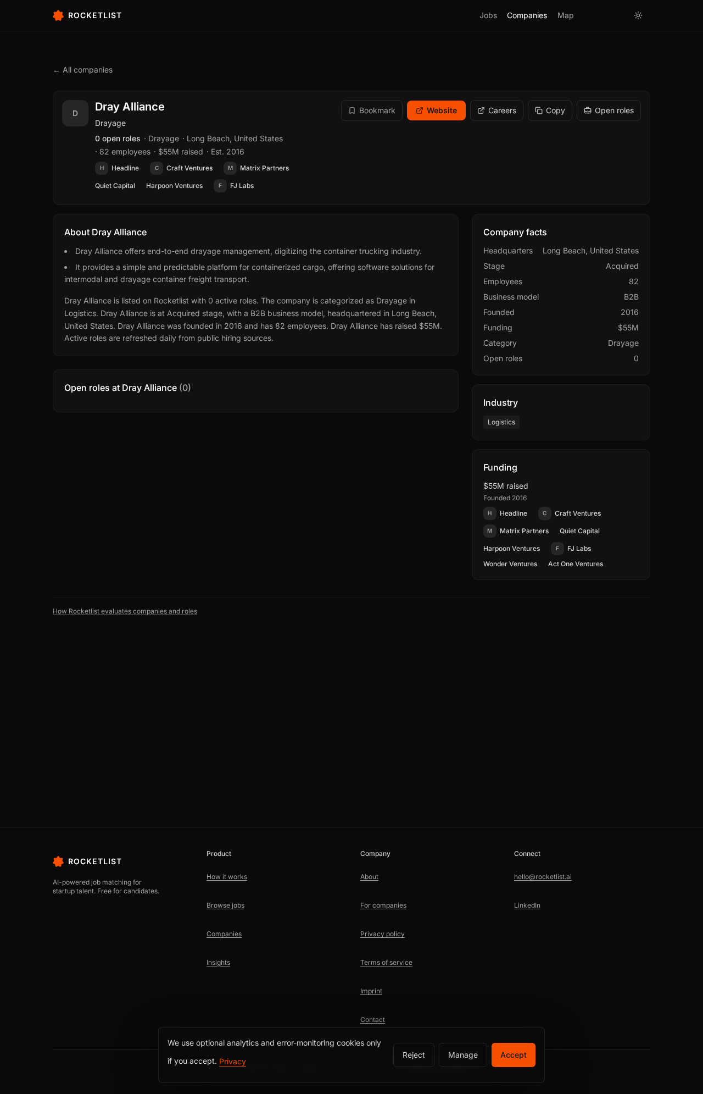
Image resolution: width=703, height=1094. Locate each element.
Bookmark (377, 110)
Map (565, 15)
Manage (463, 1054)
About (369, 876)
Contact (372, 1019)
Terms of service (386, 962)
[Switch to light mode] (638, 15)
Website (442, 110)
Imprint (371, 991)
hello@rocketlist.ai (543, 876)
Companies (527, 15)
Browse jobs (225, 905)
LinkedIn (527, 905)
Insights (218, 962)
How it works (227, 876)
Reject (414, 1054)
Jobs (488, 15)
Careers (502, 110)
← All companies (83, 69)
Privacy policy (382, 934)
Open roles (614, 110)
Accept (513, 1054)
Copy (555, 110)
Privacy (232, 1061)
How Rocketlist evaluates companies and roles (125, 611)
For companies (383, 905)
